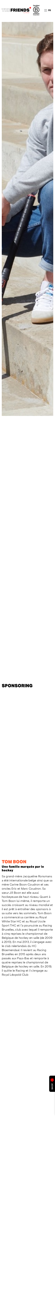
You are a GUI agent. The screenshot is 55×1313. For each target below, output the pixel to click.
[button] (49, 10)
